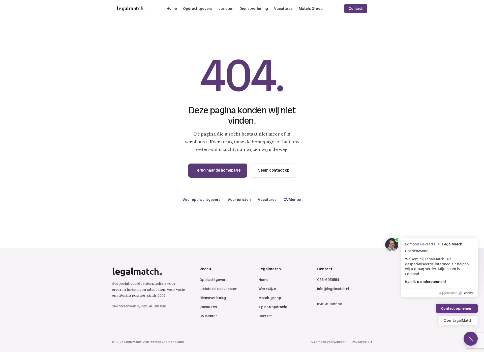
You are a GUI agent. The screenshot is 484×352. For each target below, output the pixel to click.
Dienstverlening (253, 8)
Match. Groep (311, 8)
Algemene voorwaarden (328, 342)
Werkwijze (267, 288)
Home (172, 8)
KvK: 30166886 (329, 304)
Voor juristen (239, 199)
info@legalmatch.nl (333, 288)
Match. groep (269, 298)
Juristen (225, 8)
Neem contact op (273, 170)
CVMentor (293, 199)
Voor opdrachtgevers (202, 199)
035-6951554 (328, 279)
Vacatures (283, 8)
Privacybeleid (362, 342)
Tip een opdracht (272, 307)
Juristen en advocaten (218, 288)
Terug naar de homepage (217, 170)
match (131, 8)
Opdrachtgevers (197, 8)
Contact (356, 8)
